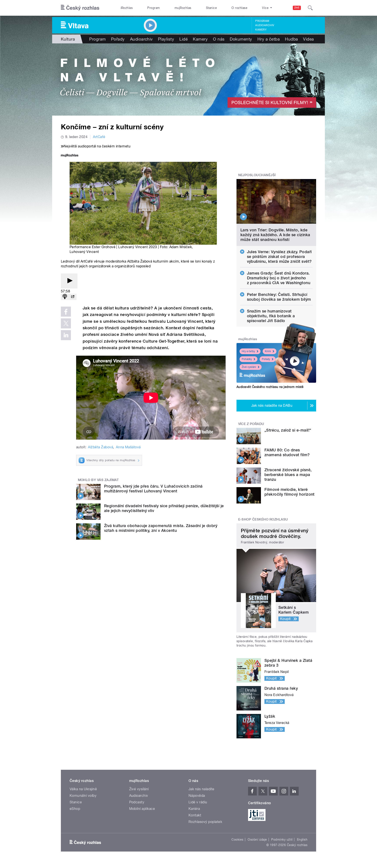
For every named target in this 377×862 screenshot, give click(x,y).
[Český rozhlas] (80, 8)
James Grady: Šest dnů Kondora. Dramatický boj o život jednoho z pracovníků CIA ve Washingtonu (278, 278)
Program (153, 8)
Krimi (268, 351)
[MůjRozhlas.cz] (69, 156)
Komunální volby (83, 796)
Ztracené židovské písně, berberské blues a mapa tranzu (288, 475)
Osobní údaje (257, 839)
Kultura (68, 39)
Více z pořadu (251, 424)
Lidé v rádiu (197, 802)
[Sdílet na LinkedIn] (66, 335)
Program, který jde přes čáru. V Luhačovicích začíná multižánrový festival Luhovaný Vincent (153, 488)
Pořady (118, 39)
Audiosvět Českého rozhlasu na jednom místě (269, 387)
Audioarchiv (264, 25)
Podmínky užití (282, 839)
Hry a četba (268, 39)
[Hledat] (310, 8)
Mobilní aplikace (142, 809)
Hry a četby (248, 351)
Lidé (183, 39)
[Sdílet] (73, 297)
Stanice (211, 8)
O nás (218, 39)
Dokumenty (241, 39)
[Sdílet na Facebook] (66, 312)
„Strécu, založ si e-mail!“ (287, 430)
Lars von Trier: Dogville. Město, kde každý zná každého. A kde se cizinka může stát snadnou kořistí (275, 235)
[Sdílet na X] (66, 323)
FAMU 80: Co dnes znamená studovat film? (287, 452)
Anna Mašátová (128, 447)
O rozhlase (239, 8)
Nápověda (196, 796)
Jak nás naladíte (201, 789)
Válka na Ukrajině (83, 789)
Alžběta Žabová (100, 447)
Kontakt (194, 815)
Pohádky (247, 359)
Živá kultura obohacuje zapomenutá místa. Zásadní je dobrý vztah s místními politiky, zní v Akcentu (160, 528)
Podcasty (136, 802)
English (302, 839)
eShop (75, 809)
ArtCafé (99, 137)
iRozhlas (127, 8)
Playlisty (166, 39)
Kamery (261, 29)
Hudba (291, 39)
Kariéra (194, 809)
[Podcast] (65, 297)
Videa (308, 39)
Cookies (237, 839)
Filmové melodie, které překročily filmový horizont (289, 492)
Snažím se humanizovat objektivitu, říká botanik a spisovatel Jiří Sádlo (271, 316)
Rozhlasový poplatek (205, 822)
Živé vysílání (249, 367)
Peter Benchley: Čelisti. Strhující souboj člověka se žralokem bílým (279, 297)
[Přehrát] (69, 280)
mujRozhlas (183, 8)
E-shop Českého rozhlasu (263, 519)
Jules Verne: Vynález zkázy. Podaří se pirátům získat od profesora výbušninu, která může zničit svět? (279, 256)
